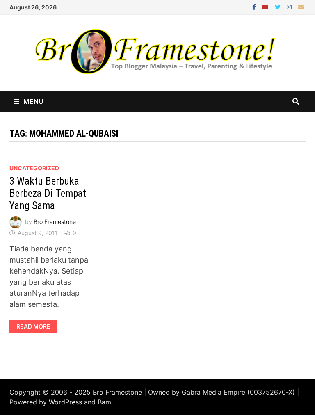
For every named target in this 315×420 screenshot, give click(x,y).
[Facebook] (255, 6)
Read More (33, 326)
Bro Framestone (55, 221)
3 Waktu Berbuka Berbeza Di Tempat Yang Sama (47, 193)
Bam (104, 402)
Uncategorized (34, 167)
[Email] (301, 6)
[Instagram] (290, 6)
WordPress (65, 402)
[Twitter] (279, 6)
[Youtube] (266, 6)
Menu (33, 101)
